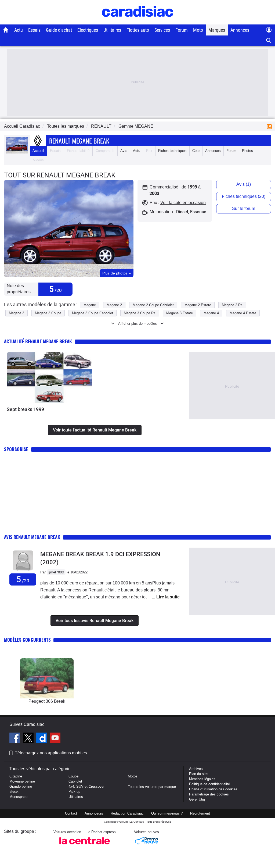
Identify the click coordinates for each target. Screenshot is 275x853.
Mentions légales (202, 779)
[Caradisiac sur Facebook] (15, 739)
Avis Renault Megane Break (32, 537)
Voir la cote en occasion (183, 202)
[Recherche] (269, 40)
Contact (71, 813)
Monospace (18, 797)
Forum (181, 30)
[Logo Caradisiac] (137, 22)
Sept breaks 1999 (25, 409)
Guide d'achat (59, 30)
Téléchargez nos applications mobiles (51, 753)
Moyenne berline (22, 781)
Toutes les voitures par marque (152, 787)
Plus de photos (116, 273)
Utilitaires (112, 30)
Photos (247, 151)
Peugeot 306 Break (46, 701)
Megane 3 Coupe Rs (139, 313)
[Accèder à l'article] (49, 377)
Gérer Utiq (197, 799)
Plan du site (198, 774)
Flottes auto (137, 30)
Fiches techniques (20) (243, 196)
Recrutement (200, 813)
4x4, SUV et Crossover (86, 786)
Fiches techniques (172, 151)
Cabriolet (75, 781)
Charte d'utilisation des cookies (213, 789)
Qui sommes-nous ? (167, 813)
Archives (196, 769)
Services (162, 30)
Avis (123, 151)
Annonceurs (94, 813)
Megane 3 (16, 313)
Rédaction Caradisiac (127, 813)
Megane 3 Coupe (48, 313)
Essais (34, 30)
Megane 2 (114, 305)
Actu (18, 30)
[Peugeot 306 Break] (47, 678)
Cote (196, 151)
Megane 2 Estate (197, 305)
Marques (216, 30)
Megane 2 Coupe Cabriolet (153, 305)
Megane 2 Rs (232, 305)
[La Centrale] (85, 846)
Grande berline (20, 786)
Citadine (15, 776)
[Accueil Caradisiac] (6, 29)
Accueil (38, 151)
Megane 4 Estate (243, 313)
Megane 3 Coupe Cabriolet (92, 313)
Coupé (73, 776)
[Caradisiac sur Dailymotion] (42, 739)
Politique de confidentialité (209, 784)
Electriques (87, 30)
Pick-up (74, 792)
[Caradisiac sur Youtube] (55, 739)
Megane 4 (211, 313)
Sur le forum (243, 208)
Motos (133, 776)
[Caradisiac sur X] (29, 739)
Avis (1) (243, 184)
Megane (90, 305)
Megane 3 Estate (179, 313)
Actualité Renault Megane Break (38, 341)
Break (14, 792)
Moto (198, 30)
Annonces (239, 30)
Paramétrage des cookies (209, 794)
